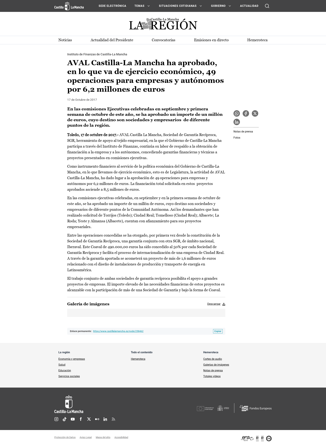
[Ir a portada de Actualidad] (163, 25)
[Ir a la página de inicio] (69, 6)
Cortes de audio (212, 359)
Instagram (56, 419)
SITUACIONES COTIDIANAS (178, 5)
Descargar (214, 304)
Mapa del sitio (103, 437)
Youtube (73, 419)
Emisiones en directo (211, 40)
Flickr (97, 419)
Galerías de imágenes (216, 364)
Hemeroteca (257, 40)
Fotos (236, 137)
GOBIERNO (218, 5)
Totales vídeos (212, 376)
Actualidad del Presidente (112, 40)
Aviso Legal (86, 437)
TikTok (64, 419)
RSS (113, 419)
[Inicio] (100, 404)
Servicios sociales (69, 376)
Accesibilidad (121, 437)
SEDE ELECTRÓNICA (112, 5)
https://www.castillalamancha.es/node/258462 (118, 331)
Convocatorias (163, 40)
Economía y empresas (71, 359)
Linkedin (105, 419)
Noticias (65, 40)
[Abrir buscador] (267, 6)
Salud (61, 364)
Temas (139, 5)
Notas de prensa (243, 131)
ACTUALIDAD (249, 5)
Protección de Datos (65, 437)
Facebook (81, 419)
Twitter (89, 419)
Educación (64, 370)
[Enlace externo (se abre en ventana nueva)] (256, 438)
